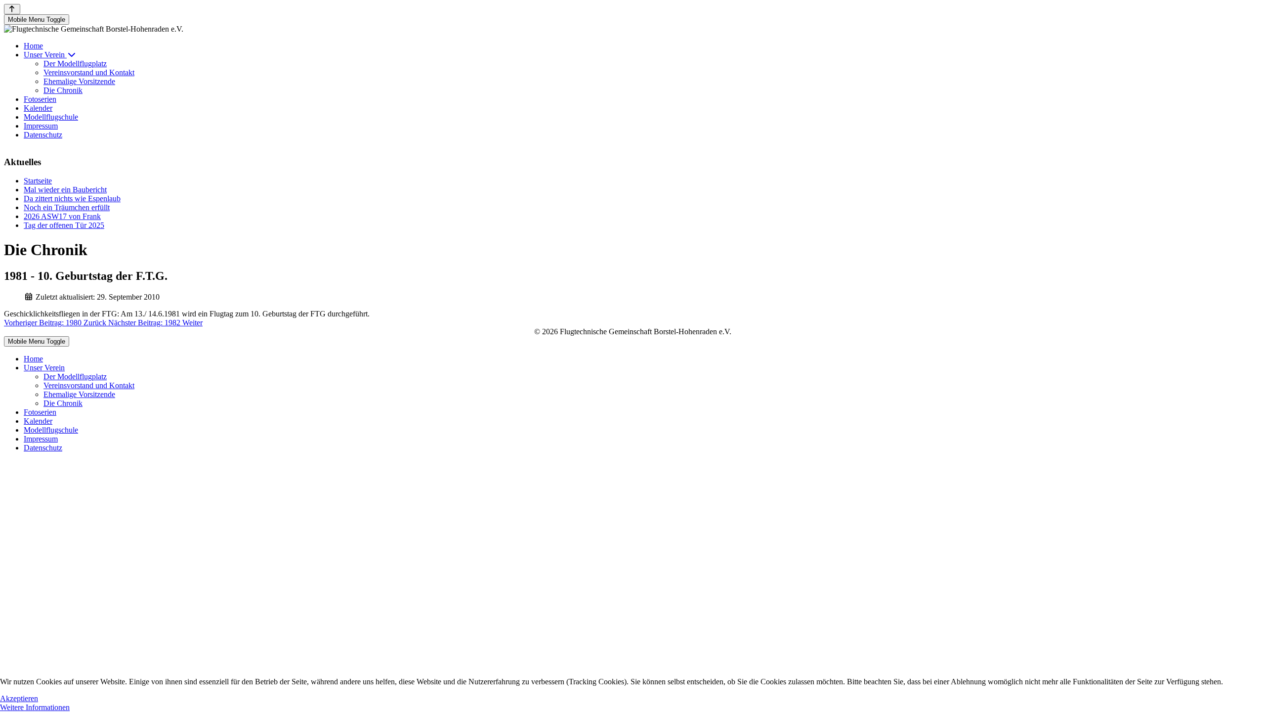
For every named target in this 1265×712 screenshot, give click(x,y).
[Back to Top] (12, 9)
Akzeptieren (19, 698)
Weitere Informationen (35, 707)
